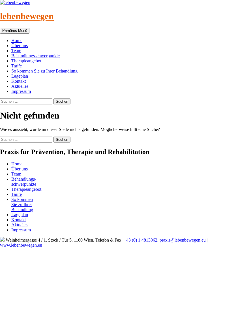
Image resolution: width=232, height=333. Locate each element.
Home (16, 40)
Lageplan (19, 76)
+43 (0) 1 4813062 (140, 240)
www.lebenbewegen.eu (21, 245)
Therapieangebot (26, 60)
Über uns (19, 45)
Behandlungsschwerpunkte (35, 55)
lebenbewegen (27, 16)
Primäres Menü (14, 31)
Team (16, 50)
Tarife (16, 65)
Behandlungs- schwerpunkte (23, 182)
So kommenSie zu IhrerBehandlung (22, 204)
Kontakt (18, 81)
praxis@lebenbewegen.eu (183, 240)
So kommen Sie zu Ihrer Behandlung (44, 71)
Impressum (21, 91)
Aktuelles (19, 86)
